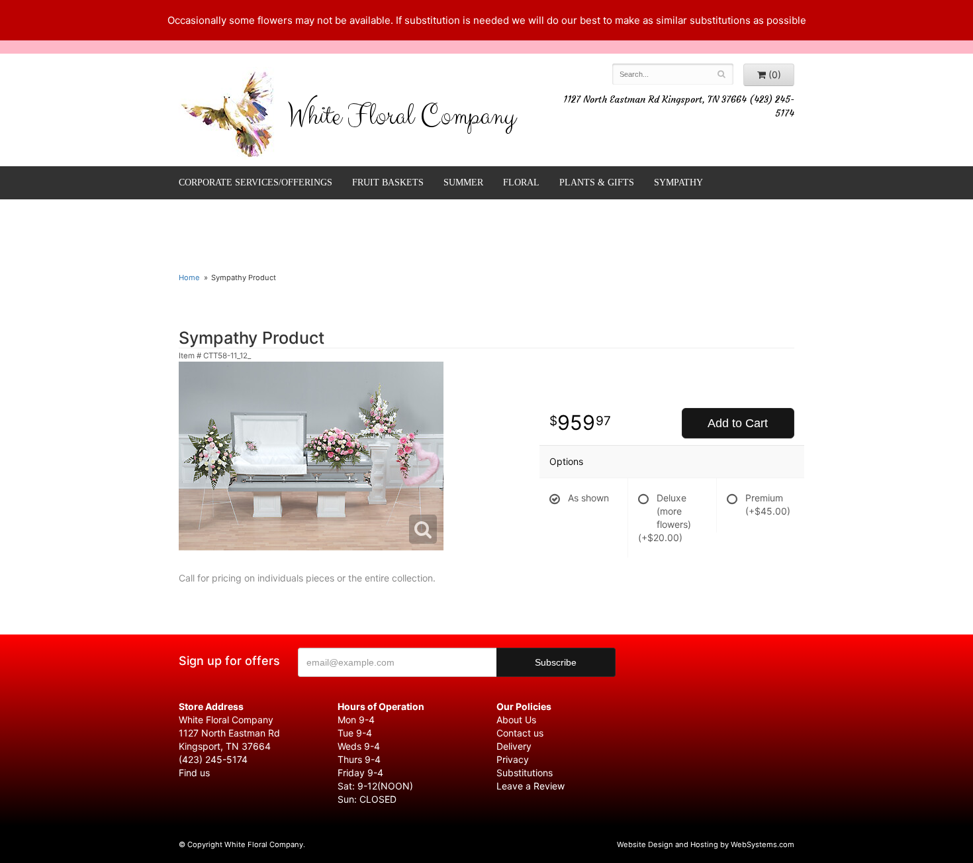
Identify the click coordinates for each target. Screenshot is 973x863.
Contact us (519, 732)
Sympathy (678, 182)
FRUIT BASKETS (388, 182)
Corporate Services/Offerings (255, 182)
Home (189, 277)
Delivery (514, 746)
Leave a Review (530, 785)
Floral (521, 182)
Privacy (512, 759)
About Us (516, 719)
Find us (194, 772)
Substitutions (524, 772)
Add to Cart (738, 423)
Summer (463, 182)
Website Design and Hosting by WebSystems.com (705, 844)
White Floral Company (401, 119)
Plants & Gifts (596, 182)
